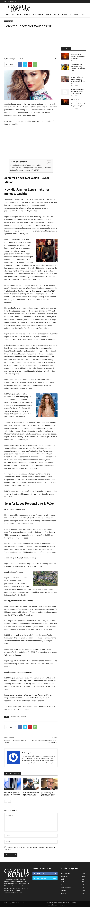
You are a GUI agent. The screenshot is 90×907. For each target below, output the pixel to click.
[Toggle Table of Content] (48, 162)
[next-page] (9, 801)
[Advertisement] (31, 41)
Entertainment (9, 21)
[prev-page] (5, 801)
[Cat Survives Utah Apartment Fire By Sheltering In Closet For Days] (65, 67)
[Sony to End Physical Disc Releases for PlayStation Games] (12, 784)
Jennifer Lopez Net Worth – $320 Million (27, 165)
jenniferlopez (15, 716)
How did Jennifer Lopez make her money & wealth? (31, 167)
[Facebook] (20, 64)
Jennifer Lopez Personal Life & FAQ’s (25, 170)
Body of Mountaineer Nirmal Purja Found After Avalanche (77, 91)
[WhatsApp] (35, 64)
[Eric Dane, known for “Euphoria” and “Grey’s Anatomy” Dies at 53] (49, 784)
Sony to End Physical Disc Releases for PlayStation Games (12, 794)
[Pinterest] (30, 64)
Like (54, 873)
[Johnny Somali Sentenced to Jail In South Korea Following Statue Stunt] (31, 784)
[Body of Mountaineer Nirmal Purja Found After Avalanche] (65, 92)
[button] (83, 14)
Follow (53, 878)
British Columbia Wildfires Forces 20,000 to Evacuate (78, 56)
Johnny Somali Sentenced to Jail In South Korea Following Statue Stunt (31, 794)
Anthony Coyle (10, 59)
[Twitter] (25, 64)
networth (23, 716)
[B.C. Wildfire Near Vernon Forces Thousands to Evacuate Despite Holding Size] (65, 102)
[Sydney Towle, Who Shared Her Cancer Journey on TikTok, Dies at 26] (65, 79)
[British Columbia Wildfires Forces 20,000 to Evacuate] (65, 56)
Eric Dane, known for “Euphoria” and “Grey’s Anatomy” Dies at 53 (48, 794)
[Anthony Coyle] (13, 758)
